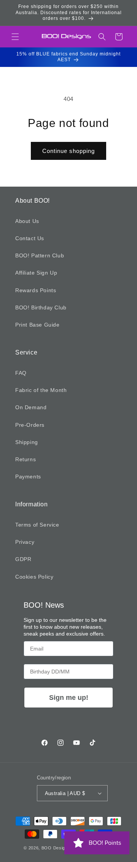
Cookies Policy (34, 577)
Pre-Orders (30, 425)
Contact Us (29, 238)
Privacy (24, 542)
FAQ (21, 373)
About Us (27, 221)
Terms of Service (37, 525)
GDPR (23, 559)
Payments (28, 476)
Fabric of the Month (41, 390)
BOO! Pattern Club (39, 255)
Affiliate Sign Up (36, 273)
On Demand (30, 407)
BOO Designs (55, 848)
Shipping (26, 442)
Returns (25, 459)
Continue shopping (68, 151)
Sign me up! (68, 697)
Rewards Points (35, 290)
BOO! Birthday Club (41, 307)
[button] (15, 36)
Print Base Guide (37, 325)
